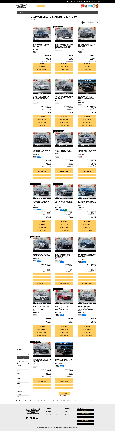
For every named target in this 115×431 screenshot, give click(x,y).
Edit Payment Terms (23, 361)
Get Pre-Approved (41, 66)
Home (34, 5)
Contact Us (76, 5)
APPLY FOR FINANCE (85, 420)
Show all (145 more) (64, 395)
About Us (68, 5)
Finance (54, 5)
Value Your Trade (41, 69)
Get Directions (49, 411)
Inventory (41, 5)
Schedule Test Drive (41, 72)
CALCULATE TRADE (85, 417)
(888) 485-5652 (51, 414)
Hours (56, 414)
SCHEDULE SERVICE (85, 413)
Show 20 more (64, 393)
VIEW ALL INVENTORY (85, 410)
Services (61, 5)
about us (85, 424)
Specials (48, 5)
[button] (42, 64)
